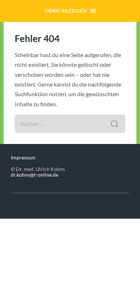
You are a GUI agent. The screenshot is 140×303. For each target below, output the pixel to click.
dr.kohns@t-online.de (34, 175)
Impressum (23, 157)
